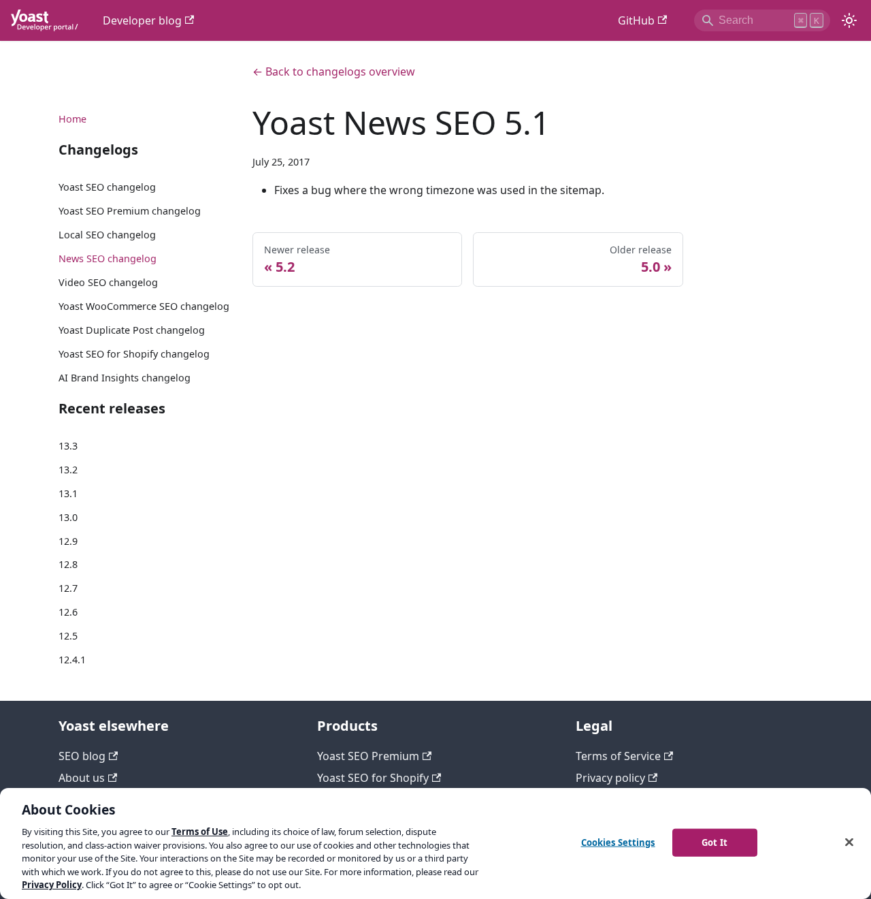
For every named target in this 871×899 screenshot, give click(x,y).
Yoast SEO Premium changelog (130, 210)
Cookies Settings (618, 842)
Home (72, 118)
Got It (714, 842)
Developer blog (142, 20)
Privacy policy (610, 777)
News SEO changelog (108, 258)
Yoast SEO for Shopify (373, 777)
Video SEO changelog (108, 282)
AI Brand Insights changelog (125, 377)
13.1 (68, 493)
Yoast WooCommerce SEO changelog (144, 306)
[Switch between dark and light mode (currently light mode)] (849, 20)
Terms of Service (618, 755)
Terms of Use (199, 831)
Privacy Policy (52, 885)
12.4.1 (72, 659)
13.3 (68, 445)
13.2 (68, 469)
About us (82, 777)
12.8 (68, 564)
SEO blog (82, 755)
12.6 (68, 611)
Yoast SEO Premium (368, 755)
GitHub (636, 20)
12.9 (68, 541)
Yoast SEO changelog (107, 186)
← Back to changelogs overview (333, 71)
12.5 (68, 635)
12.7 (68, 588)
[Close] (849, 842)
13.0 (68, 517)
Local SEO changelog (107, 234)
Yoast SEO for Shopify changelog (134, 353)
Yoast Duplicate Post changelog (132, 330)
